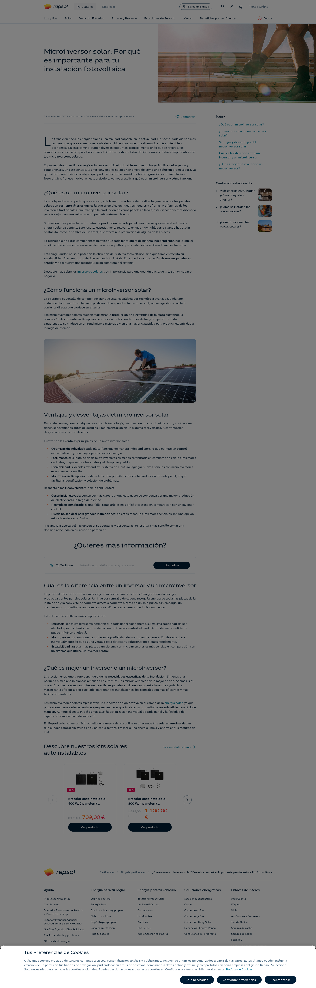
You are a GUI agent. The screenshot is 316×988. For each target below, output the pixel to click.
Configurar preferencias (239, 980)
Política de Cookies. (239, 969)
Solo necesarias (197, 980)
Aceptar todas (280, 980)
